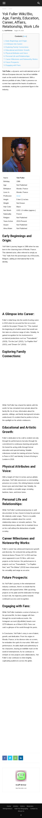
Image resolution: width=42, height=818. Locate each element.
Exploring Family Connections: (16, 47)
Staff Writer (8, 30)
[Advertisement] (21, 115)
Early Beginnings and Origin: (15, 41)
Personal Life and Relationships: (17, 56)
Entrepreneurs (7, 809)
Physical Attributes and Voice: (16, 53)
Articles (15, 806)
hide (24, 36)
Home (4, 9)
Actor (10, 9)
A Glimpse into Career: (13, 44)
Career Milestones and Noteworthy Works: (21, 59)
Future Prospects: (11, 62)
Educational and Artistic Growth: (17, 50)
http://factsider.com (21, 788)
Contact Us (33, 809)
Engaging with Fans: (12, 65)
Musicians (30, 806)
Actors (22, 806)
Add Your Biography (21, 809)
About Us (21, 811)
